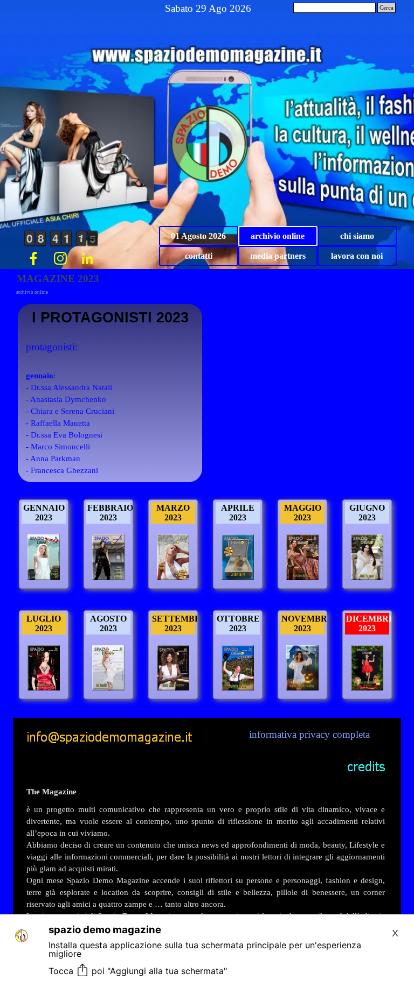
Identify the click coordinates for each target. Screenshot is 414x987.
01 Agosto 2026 (198, 236)
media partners (278, 255)
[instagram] (60, 258)
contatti (198, 255)
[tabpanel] (205, 877)
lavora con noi (357, 255)
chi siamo (357, 236)
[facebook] (33, 258)
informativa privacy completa (309, 734)
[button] (109, 733)
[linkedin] (87, 258)
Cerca (387, 8)
